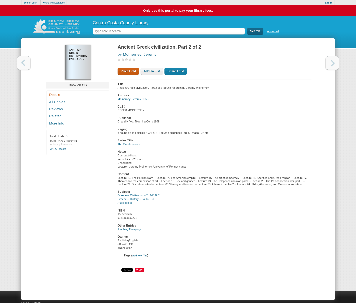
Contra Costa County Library (121, 22)
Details (54, 95)
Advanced (273, 31)
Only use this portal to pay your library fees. (178, 10)
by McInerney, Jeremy (137, 54)
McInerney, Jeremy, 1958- (133, 99)
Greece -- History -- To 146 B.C (136, 199)
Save (141, 269)
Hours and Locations (54, 2)
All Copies (57, 102)
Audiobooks (125, 202)
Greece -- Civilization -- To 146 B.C (139, 195)
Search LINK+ (31, 2)
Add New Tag (139, 255)
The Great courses (129, 144)
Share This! (176, 71)
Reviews (56, 109)
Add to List (152, 71)
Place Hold (128, 71)
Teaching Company (129, 229)
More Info (56, 123)
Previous (23, 63)
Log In (328, 2)
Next (332, 63)
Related (55, 116)
